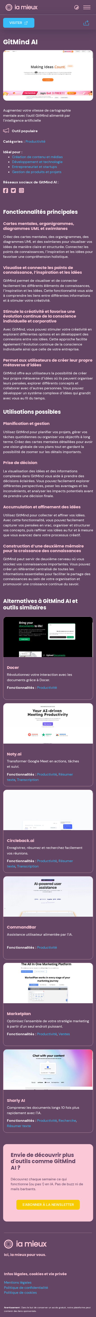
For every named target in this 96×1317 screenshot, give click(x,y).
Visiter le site (48, 75)
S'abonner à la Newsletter (48, 1204)
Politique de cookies (20, 1292)
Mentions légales (17, 1282)
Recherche (67, 1120)
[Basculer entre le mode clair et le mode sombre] (76, 7)
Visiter (15, 22)
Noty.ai (14, 754)
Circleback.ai (20, 840)
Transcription (28, 779)
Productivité (35, 141)
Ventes (64, 1034)
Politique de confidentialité (26, 1287)
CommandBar (21, 927)
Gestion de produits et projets (36, 172)
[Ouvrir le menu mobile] (86, 7)
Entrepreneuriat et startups (34, 166)
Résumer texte (19, 1126)
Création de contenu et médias (37, 157)
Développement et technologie (37, 161)
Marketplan (19, 1013)
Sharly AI (16, 1100)
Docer (13, 667)
